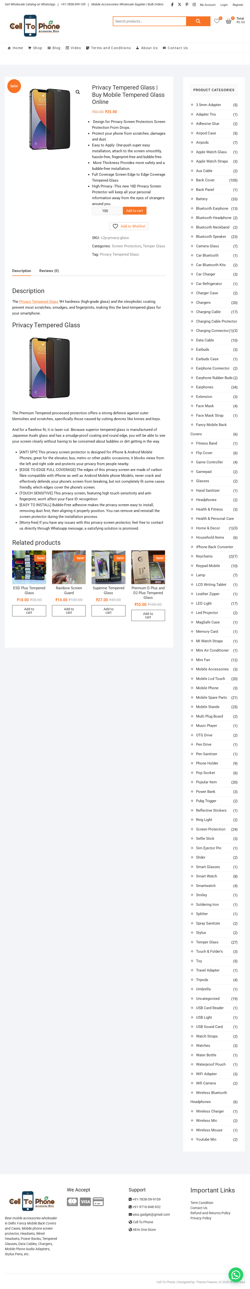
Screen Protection (126, 246)
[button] (77, 92)
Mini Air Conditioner (212, 650)
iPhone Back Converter (214, 547)
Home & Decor (208, 528)
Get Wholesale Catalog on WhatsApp (30, 4)
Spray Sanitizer (208, 923)
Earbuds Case (207, 359)
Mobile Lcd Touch (210, 679)
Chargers (203, 302)
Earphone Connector (212, 368)
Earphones (204, 387)
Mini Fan (203, 660)
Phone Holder (207, 763)
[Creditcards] (98, 1202)
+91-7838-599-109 (73, 4)
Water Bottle (206, 1055)
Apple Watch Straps (212, 161)
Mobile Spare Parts (211, 697)
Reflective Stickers (211, 810)
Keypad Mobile (208, 566)
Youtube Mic (206, 1139)
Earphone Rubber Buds (214, 378)
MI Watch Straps (209, 641)
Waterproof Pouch (211, 1064)
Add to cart (134, 211)
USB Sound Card (209, 1027)
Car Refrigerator (209, 284)
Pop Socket (205, 773)
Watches (203, 1045)
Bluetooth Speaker (211, 236)
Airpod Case (206, 133)
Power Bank (205, 791)
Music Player (206, 725)
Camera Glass (207, 246)
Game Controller (209, 462)
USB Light (204, 1017)
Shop (37, 48)
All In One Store (144, 1230)
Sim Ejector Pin (208, 848)
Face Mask (205, 406)
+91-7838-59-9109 (146, 1199)
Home (18, 48)
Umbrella (203, 989)
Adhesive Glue (207, 123)
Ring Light (204, 820)
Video (76, 48)
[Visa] (85, 1202)
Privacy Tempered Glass (119, 254)
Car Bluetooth (207, 255)
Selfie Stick (205, 838)
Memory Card (207, 631)
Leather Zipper (207, 594)
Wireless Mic (206, 1120)
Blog (56, 48)
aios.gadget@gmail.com (151, 1214)
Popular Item (206, 782)
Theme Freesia (206, 1282)
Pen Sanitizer (206, 754)
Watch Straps (207, 1036)
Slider (200, 857)
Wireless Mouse (209, 1130)
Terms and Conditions (111, 48)
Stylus (201, 932)
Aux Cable (204, 171)
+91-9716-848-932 (146, 1207)
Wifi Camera (206, 1083)
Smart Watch (206, 876)
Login (224, 5)
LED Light (204, 603)
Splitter (202, 914)
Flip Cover (204, 453)
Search (198, 21)
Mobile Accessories (212, 669)
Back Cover (205, 180)
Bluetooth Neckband (212, 227)
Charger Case (207, 293)
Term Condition (201, 1203)
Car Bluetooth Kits (211, 265)
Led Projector (207, 613)
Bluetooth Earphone (212, 208)
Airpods (202, 142)
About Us (149, 48)
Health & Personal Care (215, 518)
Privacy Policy (200, 1218)
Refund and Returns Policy (210, 1213)
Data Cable (205, 340)
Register (238, 5)
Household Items (210, 537)
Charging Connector (212, 330)
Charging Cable (208, 312)
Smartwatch (206, 886)
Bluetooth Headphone (213, 218)
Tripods (202, 980)
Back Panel (205, 189)
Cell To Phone (142, 1222)
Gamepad (203, 472)
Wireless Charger (210, 1111)
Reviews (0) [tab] (49, 271)
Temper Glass (154, 246)
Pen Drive (203, 744)
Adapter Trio (206, 114)
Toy (199, 961)
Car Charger (205, 274)
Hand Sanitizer (208, 490)
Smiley (201, 895)
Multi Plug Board (209, 716)
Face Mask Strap (209, 415)
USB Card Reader (210, 1008)
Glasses (202, 481)
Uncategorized (207, 998)
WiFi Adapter (206, 1074)
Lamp (200, 575)
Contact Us (178, 48)
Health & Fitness (209, 509)
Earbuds (202, 349)
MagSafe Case (208, 622)
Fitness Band (206, 443)
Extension (204, 396)
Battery (202, 199)
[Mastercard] (72, 1202)
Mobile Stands (207, 707)
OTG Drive (204, 735)
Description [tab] (21, 271)
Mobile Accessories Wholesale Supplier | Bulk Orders (127, 4)
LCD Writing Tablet (211, 584)
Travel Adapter (207, 970)
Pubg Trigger (206, 801)
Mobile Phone (207, 688)
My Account (208, 5)
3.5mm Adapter (208, 105)
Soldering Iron (207, 904)
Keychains (204, 556)
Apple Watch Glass (211, 152)
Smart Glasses (208, 867)
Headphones (206, 500)
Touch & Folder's (209, 951)
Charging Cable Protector (216, 321)
